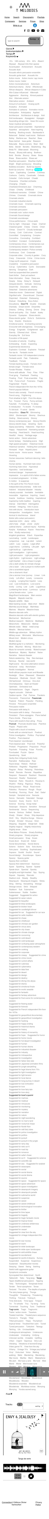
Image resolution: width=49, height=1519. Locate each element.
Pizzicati (12, 723)
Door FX (24, 303)
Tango (39, 1278)
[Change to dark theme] (11, 7)
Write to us (17, 25)
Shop (41, 21)
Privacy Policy (39, 1503)
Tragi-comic (14, 1309)
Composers (10, 21)
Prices (32, 21)
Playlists (40, 17)
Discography (28, 17)
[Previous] (44, 1371)
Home (7, 17)
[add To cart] (31, 1476)
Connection (7, 1502)
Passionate (37, 698)
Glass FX (24, 412)
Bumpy (38, 169)
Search (16, 17)
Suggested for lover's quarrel (21, 1095)
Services (22, 21)
